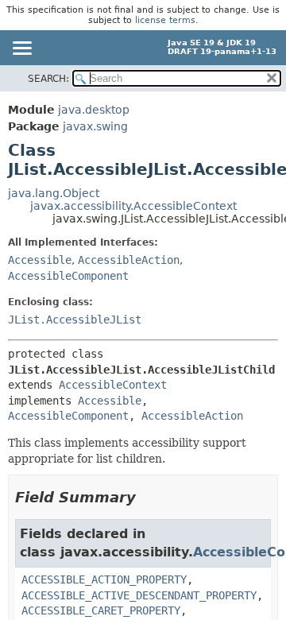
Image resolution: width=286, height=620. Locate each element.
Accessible (40, 260)
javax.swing (95, 126)
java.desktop (93, 109)
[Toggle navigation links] (21, 49)
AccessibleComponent (68, 275)
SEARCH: (48, 78)
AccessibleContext (113, 384)
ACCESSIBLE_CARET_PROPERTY (100, 610)
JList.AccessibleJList (74, 319)
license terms (165, 20)
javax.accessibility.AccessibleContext (133, 206)
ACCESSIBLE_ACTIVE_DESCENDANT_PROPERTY (139, 595)
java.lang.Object (53, 193)
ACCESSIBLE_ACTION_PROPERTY (104, 579)
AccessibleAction (129, 260)
